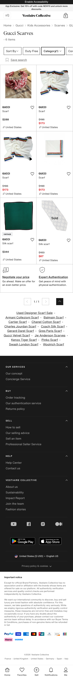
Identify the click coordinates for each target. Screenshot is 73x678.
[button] (65, 15)
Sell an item (13, 438)
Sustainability (15, 492)
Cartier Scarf (18, 322)
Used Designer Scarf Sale (34, 313)
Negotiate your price (15, 277)
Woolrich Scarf (53, 344)
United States (37, 658)
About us (12, 487)
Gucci (19, 25)
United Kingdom (20, 658)
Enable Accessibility (36, 2)
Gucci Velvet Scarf (17, 335)
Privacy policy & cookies (35, 566)
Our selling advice (18, 433)
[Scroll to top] (59, 301)
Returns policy (15, 409)
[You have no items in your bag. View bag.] (65, 15)
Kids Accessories (38, 25)
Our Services (15, 366)
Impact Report (15, 498)
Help (9, 456)
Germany (50, 658)
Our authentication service (23, 403)
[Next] (45, 301)
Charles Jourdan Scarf (20, 326)
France (8, 658)
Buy (8, 391)
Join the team (15, 504)
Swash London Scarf (23, 344)
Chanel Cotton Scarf (46, 322)
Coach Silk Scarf (53, 326)
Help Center (14, 463)
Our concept (14, 373)
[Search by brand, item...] (7, 15)
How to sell (13, 427)
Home (7, 25)
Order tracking (15, 397)
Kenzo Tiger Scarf (24, 340)
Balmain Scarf (54, 317)
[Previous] (27, 301)
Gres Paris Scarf (50, 331)
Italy (66, 658)
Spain (59, 658)
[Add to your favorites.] (32, 107)
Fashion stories (16, 509)
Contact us (13, 468)
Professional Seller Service (23, 444)
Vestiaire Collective (21, 480)
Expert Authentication (53, 277)
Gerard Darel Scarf (20, 331)
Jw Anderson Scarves (50, 335)
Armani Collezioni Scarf (22, 317)
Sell (9, 420)
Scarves (59, 25)
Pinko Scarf (49, 340)
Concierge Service (18, 379)
